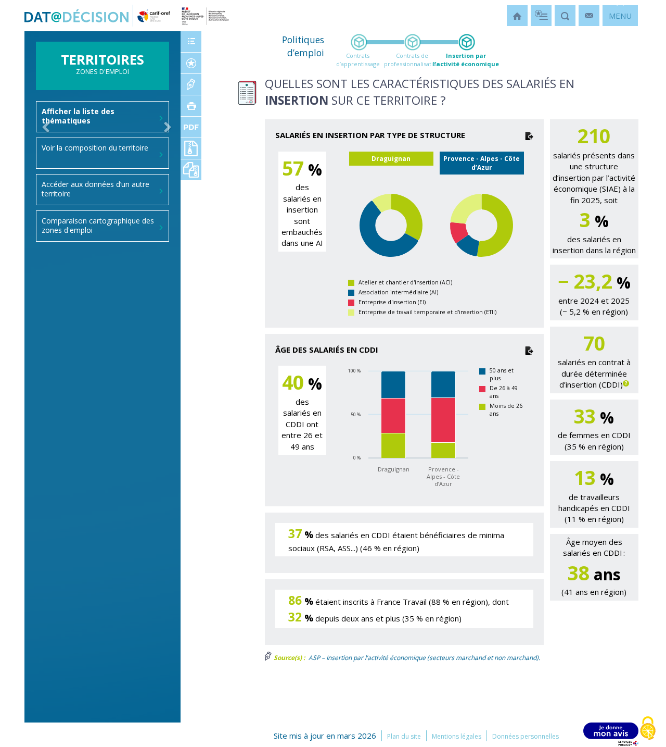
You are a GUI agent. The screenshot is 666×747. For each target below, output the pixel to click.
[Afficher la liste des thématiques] (191, 41)
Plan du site (404, 736)
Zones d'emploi (102, 66)
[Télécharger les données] (529, 135)
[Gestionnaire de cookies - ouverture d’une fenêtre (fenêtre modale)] (648, 729)
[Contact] (589, 15)
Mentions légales (456, 736)
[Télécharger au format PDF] (191, 127)
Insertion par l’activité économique (466, 60)
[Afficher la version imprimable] (191, 105)
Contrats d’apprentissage (358, 60)
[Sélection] (541, 15)
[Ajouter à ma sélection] (191, 63)
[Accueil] (517, 15)
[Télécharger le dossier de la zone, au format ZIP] (191, 169)
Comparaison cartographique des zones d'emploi (98, 225)
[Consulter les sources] (191, 84)
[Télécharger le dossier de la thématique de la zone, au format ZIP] (191, 148)
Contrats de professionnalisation (412, 60)
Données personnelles (525, 736)
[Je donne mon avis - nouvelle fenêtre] (610, 734)
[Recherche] (565, 15)
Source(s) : (288, 657)
